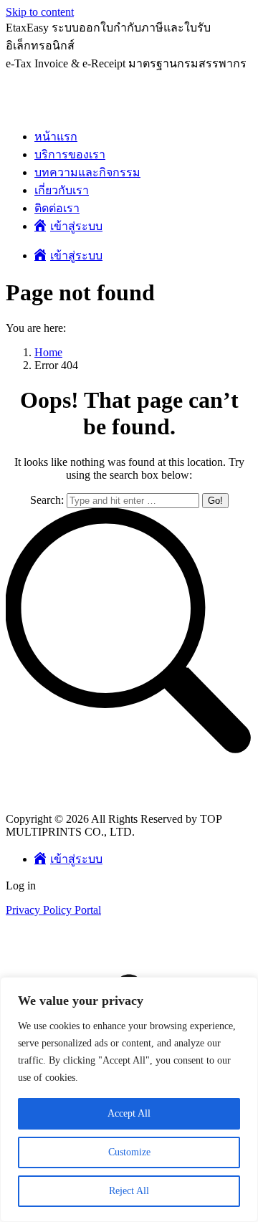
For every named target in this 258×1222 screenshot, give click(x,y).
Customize (129, 1152)
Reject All (129, 1190)
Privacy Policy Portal (53, 910)
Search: (47, 500)
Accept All (129, 1113)
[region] (129, 1099)
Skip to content (40, 12)
